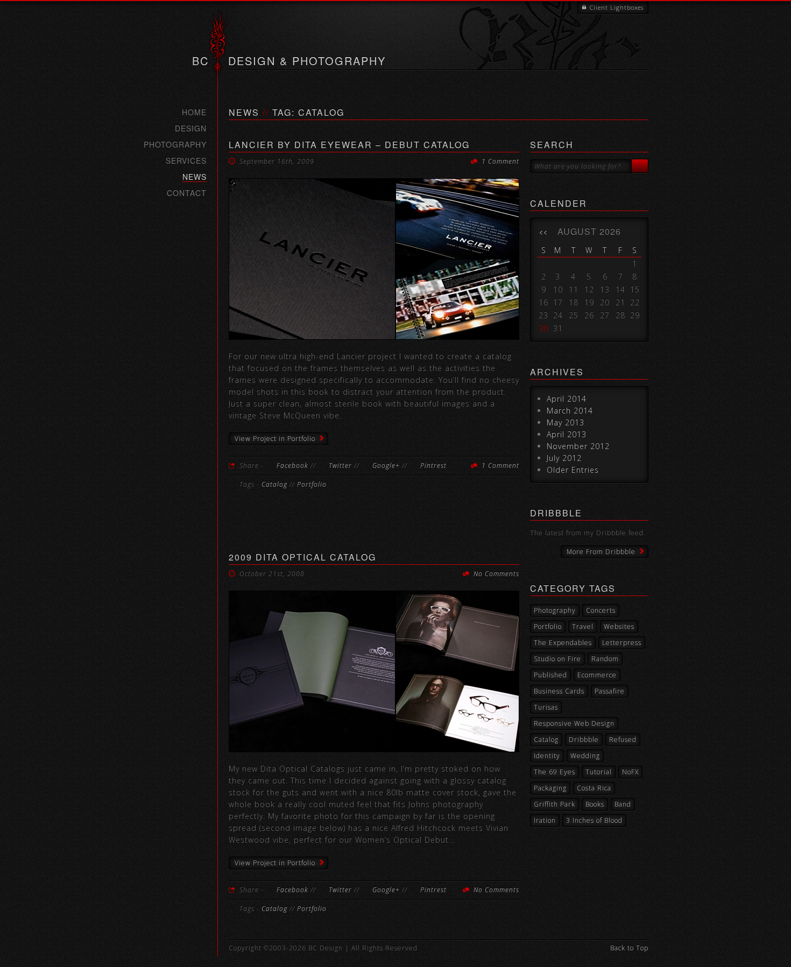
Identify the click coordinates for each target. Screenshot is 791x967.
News (194, 177)
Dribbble (584, 739)
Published (550, 674)
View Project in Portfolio (275, 438)
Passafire (610, 691)
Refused (623, 739)
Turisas (546, 707)
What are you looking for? (577, 166)
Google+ (386, 465)
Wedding (585, 755)
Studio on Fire (557, 658)
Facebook (292, 465)
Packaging (550, 788)
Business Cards (559, 691)
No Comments (496, 573)
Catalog (274, 484)
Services (186, 160)
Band (623, 804)
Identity (547, 755)
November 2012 (578, 446)
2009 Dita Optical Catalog (302, 557)
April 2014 (567, 399)
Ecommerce (597, 674)
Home (194, 112)
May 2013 (565, 422)
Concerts (601, 610)
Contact (187, 193)
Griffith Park (554, 804)
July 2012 (564, 458)
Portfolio (312, 484)
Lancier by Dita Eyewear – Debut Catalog (349, 144)
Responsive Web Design (574, 723)
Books (594, 804)
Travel (583, 626)
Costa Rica (594, 788)
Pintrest (433, 465)
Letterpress (621, 642)
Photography (175, 144)
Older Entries (573, 470)
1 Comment (500, 161)
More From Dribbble (601, 551)
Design (191, 128)
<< (543, 231)
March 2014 (570, 410)
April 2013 (567, 434)
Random (605, 658)
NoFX (630, 771)
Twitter (340, 465)
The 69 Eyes (554, 771)
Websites (619, 626)
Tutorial (598, 771)
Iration (545, 820)
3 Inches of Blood (594, 820)
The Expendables (563, 642)
